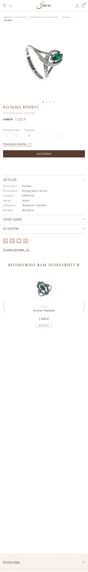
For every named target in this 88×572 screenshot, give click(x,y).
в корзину (44, 153)
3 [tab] (50, 102)
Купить (44, 325)
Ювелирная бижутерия (44, 17)
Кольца (66, 17)
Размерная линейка (14, 144)
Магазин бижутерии (15, 17)
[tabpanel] (44, 63)
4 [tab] (53, 102)
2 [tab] (46, 102)
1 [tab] (43, 102)
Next (83, 307)
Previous (4, 307)
